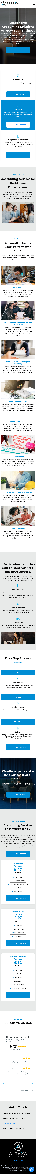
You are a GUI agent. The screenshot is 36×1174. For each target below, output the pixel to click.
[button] (34, 4)
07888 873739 (10, 1123)
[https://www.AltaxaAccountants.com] (10, 3)
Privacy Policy (18, 1160)
